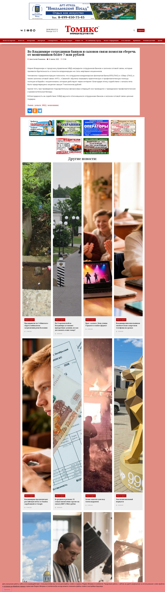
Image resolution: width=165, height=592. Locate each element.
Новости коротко (9, 40)
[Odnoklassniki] (25, 30)
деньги (37, 105)
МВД (44, 105)
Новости (21, 40)
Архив (160, 40)
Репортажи (31, 40)
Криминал (136, 40)
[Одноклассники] (34, 110)
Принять (7, 589)
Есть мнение (125, 40)
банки (30, 105)
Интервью (41, 40)
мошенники (53, 105)
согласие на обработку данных (14, 586)
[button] (141, 30)
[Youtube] (28, 30)
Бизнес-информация (111, 40)
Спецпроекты (53, 40)
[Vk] (21, 30)
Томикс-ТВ (79, 40)
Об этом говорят (66, 40)
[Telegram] (31, 30)
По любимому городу (93, 40)
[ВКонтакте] (30, 110)
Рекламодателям (149, 40)
